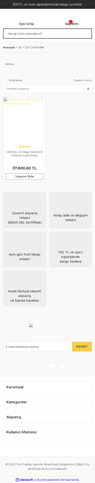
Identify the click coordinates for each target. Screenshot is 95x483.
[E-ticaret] (47, 480)
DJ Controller (34, 47)
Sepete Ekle (24, 176)
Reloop (24, 146)
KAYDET (82, 346)
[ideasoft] (24, 480)
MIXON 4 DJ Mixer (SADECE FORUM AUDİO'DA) (24, 153)
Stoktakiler (15, 80)
